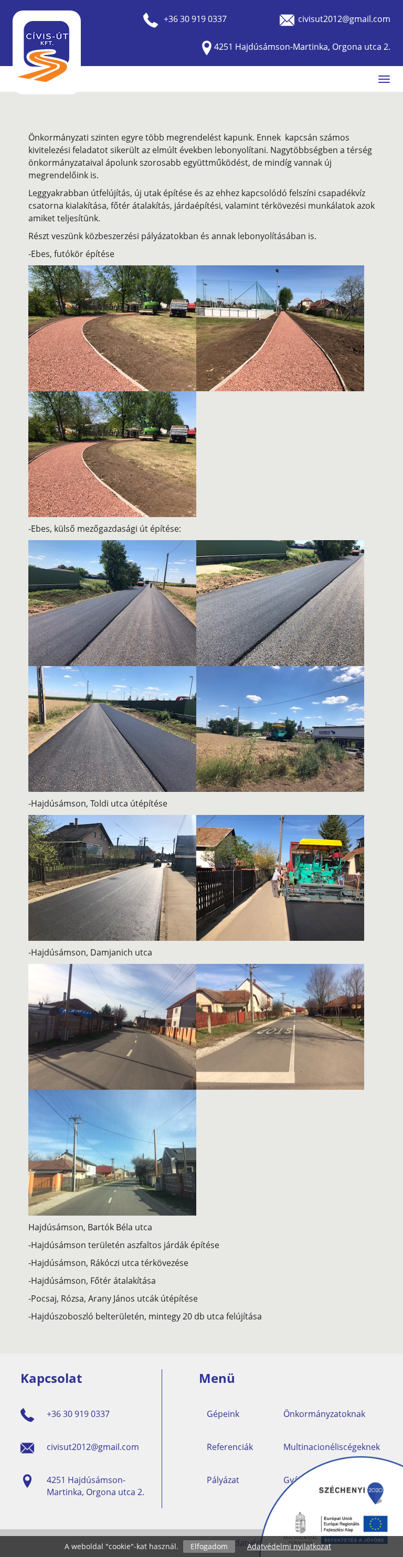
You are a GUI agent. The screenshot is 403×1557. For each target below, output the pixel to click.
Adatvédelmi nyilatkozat (289, 1546)
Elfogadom (209, 1546)
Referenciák (230, 1447)
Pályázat (223, 1480)
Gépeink (223, 1414)
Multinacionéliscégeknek (331, 1447)
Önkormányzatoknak (324, 1414)
